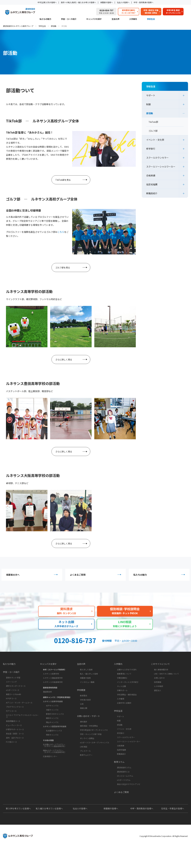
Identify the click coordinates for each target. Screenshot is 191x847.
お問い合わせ (159, 678)
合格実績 (150, 175)
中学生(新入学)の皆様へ (47, 2)
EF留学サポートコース (15, 729)
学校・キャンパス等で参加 (90, 734)
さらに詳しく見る (63, 359)
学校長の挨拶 (85, 699)
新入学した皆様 (86, 669)
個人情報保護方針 (161, 669)
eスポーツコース (12, 690)
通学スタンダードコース (16, 686)
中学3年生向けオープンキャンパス (94, 730)
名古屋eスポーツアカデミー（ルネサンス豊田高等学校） (54, 745)
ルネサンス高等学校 (51, 673)
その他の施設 (48, 740)
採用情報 (157, 682)
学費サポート (122, 690)
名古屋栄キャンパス (54, 730)
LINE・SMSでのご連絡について (166, 673)
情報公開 (83, 708)
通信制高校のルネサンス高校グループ (18, 26)
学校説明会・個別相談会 (127, 694)
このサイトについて (160, 664)
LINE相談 (83, 746)
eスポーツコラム (123, 780)
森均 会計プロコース (15, 737)
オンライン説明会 (87, 738)
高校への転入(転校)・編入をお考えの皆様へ (78, 2)
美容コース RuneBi (13, 694)
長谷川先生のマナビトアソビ (128, 784)
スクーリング (11, 681)
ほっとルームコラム (125, 776)
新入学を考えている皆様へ (18, 808)
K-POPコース (11, 698)
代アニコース (11, 711)
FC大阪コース (11, 742)
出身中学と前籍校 (124, 703)
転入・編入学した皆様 (89, 673)
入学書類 (120, 698)
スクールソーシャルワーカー (160, 166)
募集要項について (124, 673)
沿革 (82, 704)
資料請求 (83, 721)
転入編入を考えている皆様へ (49, 808)
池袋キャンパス (52, 709)
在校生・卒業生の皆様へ (172, 808)
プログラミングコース (15, 706)
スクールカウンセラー (157, 157)
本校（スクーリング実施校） (54, 669)
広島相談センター (50, 756)
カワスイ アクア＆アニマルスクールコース (22, 716)
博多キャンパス (52, 734)
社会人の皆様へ (123, 2)
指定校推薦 (151, 184)
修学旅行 (150, 148)
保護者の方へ (13, 574)
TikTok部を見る (63, 179)
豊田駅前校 (47, 691)
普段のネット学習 (13, 677)
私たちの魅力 (45, 19)
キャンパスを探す (94, 19)
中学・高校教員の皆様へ (143, 2)
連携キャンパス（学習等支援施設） (57, 697)
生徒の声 (115, 19)
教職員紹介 (151, 193)
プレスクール (85, 750)
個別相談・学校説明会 (89, 725)
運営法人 (157, 690)
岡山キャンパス (52, 722)
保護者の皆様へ (106, 2)
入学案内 (133, 19)
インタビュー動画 (87, 682)
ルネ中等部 (158, 686)
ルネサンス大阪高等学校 (53, 682)
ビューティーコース (14, 725)
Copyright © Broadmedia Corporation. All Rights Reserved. (164, 836)
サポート (150, 95)
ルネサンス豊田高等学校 (53, 678)
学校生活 (151, 19)
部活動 (53, 26)
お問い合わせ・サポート (88, 716)
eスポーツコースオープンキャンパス (94, 742)
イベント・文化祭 (155, 139)
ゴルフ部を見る (62, 267)
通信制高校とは (123, 771)
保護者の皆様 (85, 678)
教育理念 (83, 695)
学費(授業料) (122, 678)
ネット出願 (121, 686)
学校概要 (81, 690)
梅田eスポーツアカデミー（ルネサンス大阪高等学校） (54, 751)
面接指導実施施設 (50, 687)
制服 (148, 104)
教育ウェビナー (86, 755)
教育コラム (119, 762)
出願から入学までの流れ (127, 669)
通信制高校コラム (124, 767)
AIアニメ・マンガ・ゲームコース (19, 702)
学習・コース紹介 (68, 19)
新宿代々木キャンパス (55, 714)
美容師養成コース (13, 721)
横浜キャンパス (52, 718)
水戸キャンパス (52, 705)
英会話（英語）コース (15, 733)
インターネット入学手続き (127, 682)
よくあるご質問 (78, 574)
